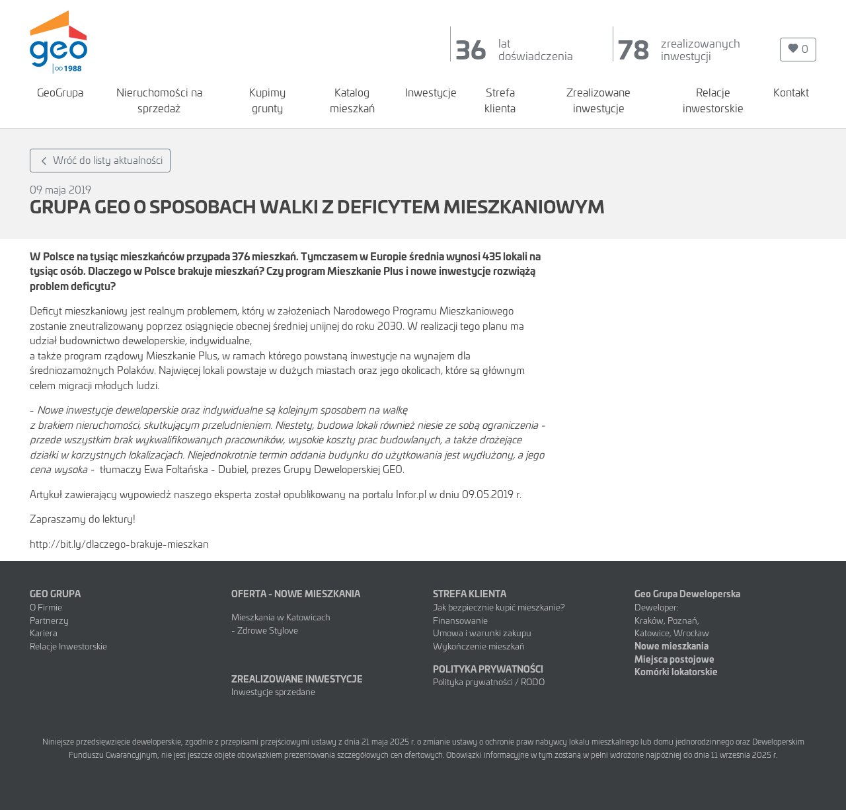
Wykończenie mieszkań (479, 645)
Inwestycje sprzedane (273, 691)
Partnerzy (49, 619)
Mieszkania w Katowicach (280, 616)
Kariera (44, 632)
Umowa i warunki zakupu (482, 632)
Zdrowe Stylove (268, 629)
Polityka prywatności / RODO (489, 681)
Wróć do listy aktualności (106, 159)
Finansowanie (460, 619)
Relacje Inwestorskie (68, 645)
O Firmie (46, 606)
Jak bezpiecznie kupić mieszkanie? (499, 606)
